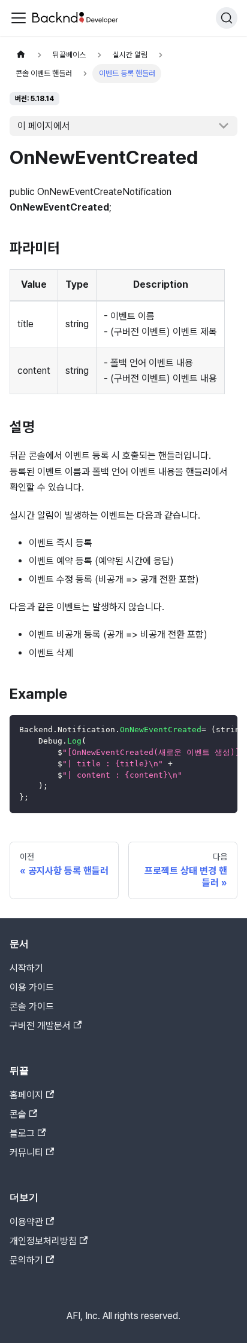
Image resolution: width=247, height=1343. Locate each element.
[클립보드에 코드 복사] (223, 730)
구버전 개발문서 (40, 1025)
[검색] (226, 18)
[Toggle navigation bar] (19, 18)
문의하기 (26, 1260)
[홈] (21, 54)
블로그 (22, 1133)
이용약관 (26, 1222)
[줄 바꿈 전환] (201, 730)
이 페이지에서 (43, 126)
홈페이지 (26, 1095)
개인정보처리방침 (43, 1241)
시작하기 (26, 968)
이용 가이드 (32, 987)
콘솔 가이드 (32, 1006)
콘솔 (18, 1114)
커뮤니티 (26, 1152)
